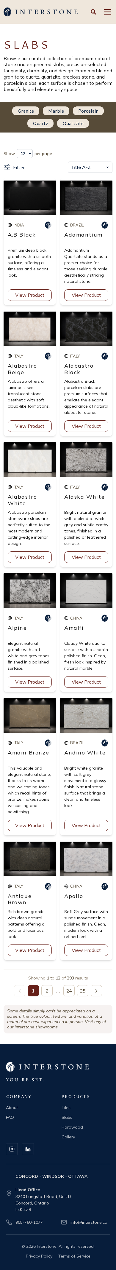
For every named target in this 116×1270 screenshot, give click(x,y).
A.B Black (22, 234)
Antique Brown (20, 899)
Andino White (85, 752)
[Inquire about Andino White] (104, 742)
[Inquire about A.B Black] (48, 225)
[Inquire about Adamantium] (104, 225)
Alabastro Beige (22, 369)
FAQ (10, 1117)
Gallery (68, 1137)
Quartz (40, 123)
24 (69, 990)
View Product (29, 295)
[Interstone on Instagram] (12, 1149)
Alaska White (84, 496)
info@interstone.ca (88, 1222)
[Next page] (96, 990)
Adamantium (83, 234)
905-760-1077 (29, 1222)
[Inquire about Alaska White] (104, 487)
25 (83, 990)
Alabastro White (22, 500)
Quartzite (73, 123)
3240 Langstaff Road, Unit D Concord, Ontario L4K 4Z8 (43, 1203)
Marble (56, 110)
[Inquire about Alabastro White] (48, 487)
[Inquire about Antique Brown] (48, 886)
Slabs (67, 1117)
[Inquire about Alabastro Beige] (48, 356)
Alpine (17, 627)
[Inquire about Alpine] (48, 618)
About (12, 1107)
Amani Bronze (28, 752)
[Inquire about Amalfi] (104, 618)
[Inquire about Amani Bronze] (48, 742)
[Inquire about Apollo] (104, 886)
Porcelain (88, 110)
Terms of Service (74, 1256)
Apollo (73, 896)
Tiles (66, 1107)
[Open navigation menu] (107, 12)
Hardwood (72, 1127)
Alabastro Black (78, 369)
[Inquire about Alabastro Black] (104, 356)
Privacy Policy (39, 1256)
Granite (26, 110)
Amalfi (74, 627)
